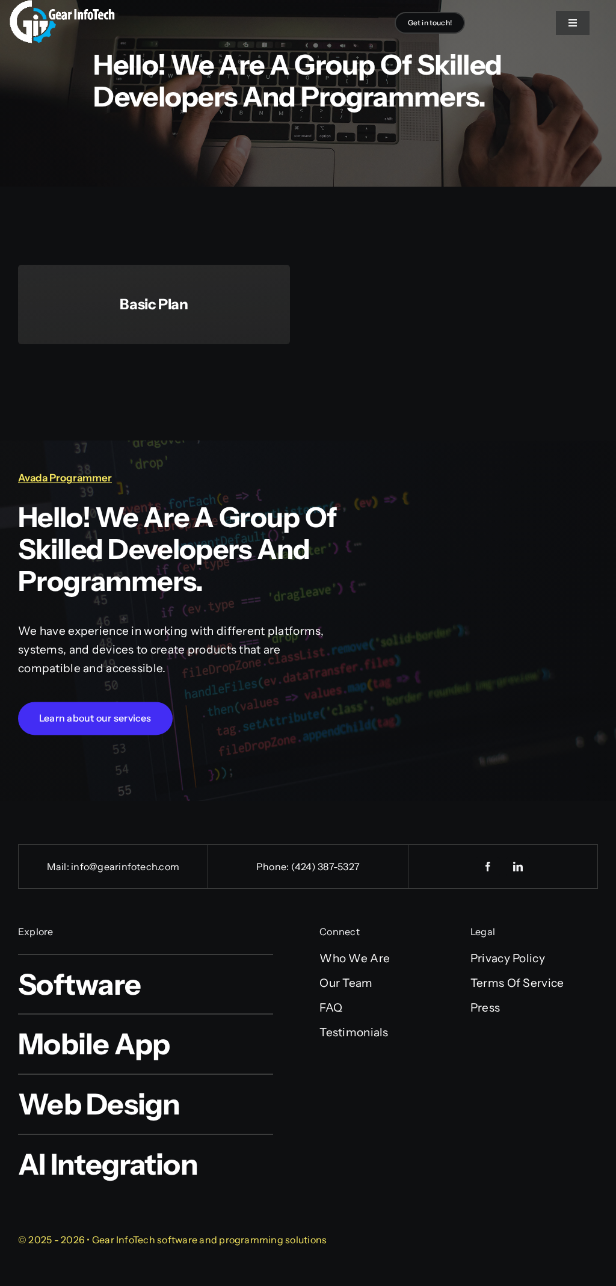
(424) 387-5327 (325, 867)
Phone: (273, 867)
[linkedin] (518, 866)
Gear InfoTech (123, 1240)
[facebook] (488, 866)
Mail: (59, 867)
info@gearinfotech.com (125, 867)
